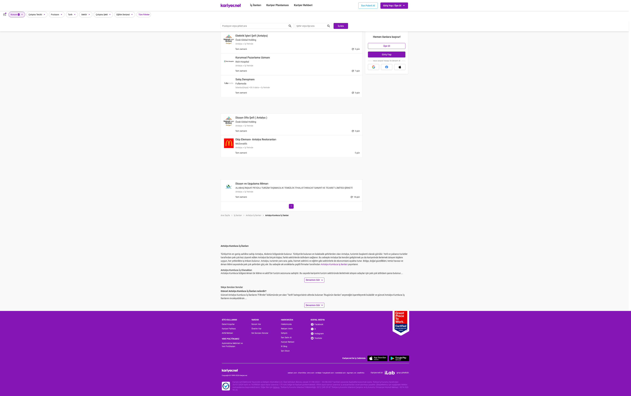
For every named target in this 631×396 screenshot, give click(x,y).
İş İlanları (255, 5)
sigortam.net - (352, 373)
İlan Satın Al (286, 337)
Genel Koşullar (228, 324)
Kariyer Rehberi (287, 342)
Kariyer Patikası (229, 329)
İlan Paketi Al (368, 5)
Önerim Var (256, 329)
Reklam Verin (287, 329)
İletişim (284, 333)
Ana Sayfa (225, 215)
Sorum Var (256, 324)
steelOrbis (360, 373)
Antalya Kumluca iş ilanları (334, 264)
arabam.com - (293, 373)
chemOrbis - (302, 373)
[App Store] (377, 358)
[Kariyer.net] (234, 370)
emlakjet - (319, 373)
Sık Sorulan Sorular (259, 333)
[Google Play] (399, 358)
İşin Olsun (285, 351)
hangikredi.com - (329, 373)
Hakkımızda (286, 324)
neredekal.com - (341, 373)
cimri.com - (311, 373)
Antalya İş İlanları (253, 215)
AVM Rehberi (227, 333)
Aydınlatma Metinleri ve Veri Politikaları (232, 345)
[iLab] (390, 372)
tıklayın (276, 387)
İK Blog (284, 346)
